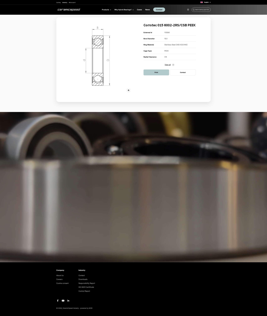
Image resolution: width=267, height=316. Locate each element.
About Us (60, 275)
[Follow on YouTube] (63, 300)
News (147, 10)
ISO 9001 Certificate (86, 287)
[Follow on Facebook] (57, 300)
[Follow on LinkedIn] (68, 300)
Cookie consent (62, 283)
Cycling (58, 2)
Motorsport (72, 2)
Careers (59, 279)
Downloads (83, 279)
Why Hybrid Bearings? (123, 9)
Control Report (84, 291)
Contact (159, 10)
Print (156, 72)
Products (105, 9)
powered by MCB (86, 308)
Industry (64, 2)
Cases (139, 10)
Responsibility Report (87, 283)
